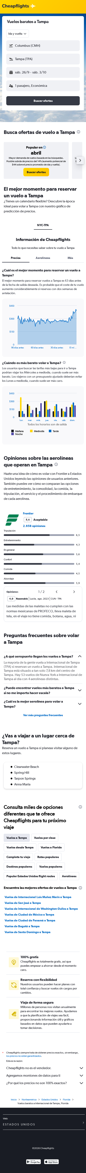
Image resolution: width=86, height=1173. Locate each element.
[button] (43, 45)
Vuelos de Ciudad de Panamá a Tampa (30, 920)
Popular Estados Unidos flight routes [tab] (30, 876)
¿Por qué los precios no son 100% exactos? (36, 1083)
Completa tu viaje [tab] (18, 857)
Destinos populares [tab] (19, 866)
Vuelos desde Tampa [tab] (20, 847)
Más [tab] (70, 258)
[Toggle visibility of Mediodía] (37, 431)
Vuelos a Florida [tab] (51, 847)
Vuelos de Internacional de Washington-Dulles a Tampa (41, 908)
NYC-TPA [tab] (43, 225)
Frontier (28, 513)
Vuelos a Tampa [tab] (16, 837)
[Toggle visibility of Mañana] (17, 431)
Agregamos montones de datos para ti (33, 1075)
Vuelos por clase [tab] (45, 837)
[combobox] (17, 33)
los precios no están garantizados (23, 1056)
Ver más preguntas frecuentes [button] (43, 715)
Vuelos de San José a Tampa (23, 903)
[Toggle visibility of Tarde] (54, 431)
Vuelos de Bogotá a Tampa (22, 926)
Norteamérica (29, 1099)
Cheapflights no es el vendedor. (28, 1068)
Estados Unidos (50, 1099)
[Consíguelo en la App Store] (51, 1162)
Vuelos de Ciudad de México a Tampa (29, 914)
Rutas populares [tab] (48, 857)
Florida (66, 1099)
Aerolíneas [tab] (43, 258)
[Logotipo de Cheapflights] (15, 6)
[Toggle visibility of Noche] (17, 434)
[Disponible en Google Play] (33, 1162)
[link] (36, 172)
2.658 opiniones (34, 526)
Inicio (14, 1099)
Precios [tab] (15, 258)
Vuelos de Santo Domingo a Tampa (28, 932)
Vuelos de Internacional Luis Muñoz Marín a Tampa (38, 897)
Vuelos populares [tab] (50, 866)
